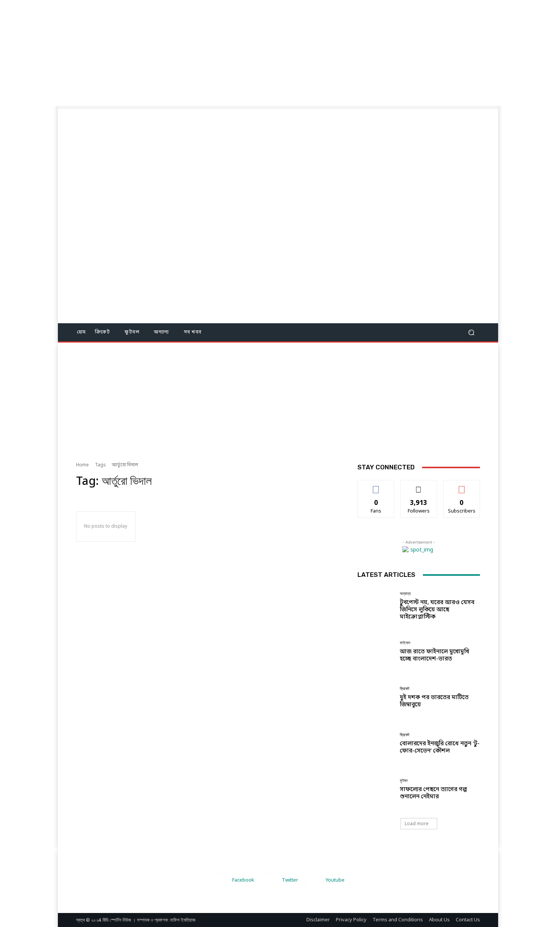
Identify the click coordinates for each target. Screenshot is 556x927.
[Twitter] (268, 880)
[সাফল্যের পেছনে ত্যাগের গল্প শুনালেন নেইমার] (375, 789)
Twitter (290, 880)
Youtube (335, 880)
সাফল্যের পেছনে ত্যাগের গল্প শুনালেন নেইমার (433, 793)
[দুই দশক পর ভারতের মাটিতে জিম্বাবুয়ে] (375, 697)
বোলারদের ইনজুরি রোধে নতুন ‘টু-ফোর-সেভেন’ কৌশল (440, 747)
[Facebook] (218, 880)
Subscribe (461, 485)
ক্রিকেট (404, 689)
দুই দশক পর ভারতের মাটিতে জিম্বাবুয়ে (434, 701)
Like (376, 485)
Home (82, 465)
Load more (417, 823)
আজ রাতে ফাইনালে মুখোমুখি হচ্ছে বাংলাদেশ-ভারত (434, 655)
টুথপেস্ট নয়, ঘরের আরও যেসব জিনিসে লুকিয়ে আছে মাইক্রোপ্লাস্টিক (437, 610)
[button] (471, 332)
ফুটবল (404, 781)
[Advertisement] (227, 53)
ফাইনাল (405, 643)
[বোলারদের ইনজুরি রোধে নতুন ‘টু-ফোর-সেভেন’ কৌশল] (375, 743)
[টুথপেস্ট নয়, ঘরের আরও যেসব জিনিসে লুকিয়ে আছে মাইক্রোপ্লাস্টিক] (375, 605)
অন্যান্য (405, 594)
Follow (419, 485)
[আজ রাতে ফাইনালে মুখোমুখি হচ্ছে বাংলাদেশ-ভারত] (375, 651)
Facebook (243, 880)
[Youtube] (312, 880)
